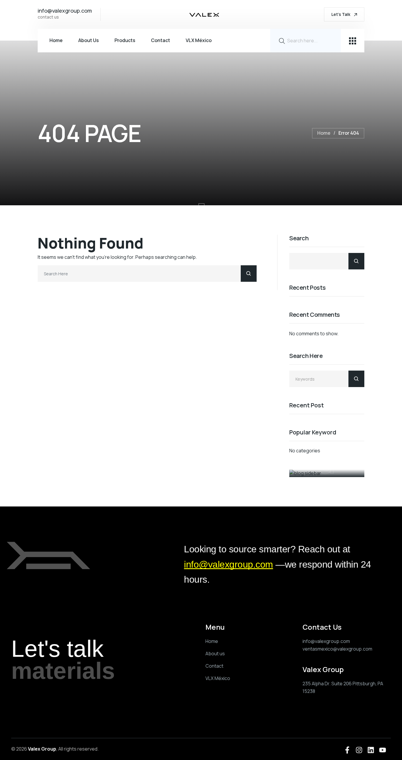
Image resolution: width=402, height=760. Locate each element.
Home (56, 40)
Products (124, 40)
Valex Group (42, 749)
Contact (160, 40)
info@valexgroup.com (228, 564)
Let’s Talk (341, 14)
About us (88, 40)
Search (299, 238)
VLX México (199, 40)
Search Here (306, 356)
